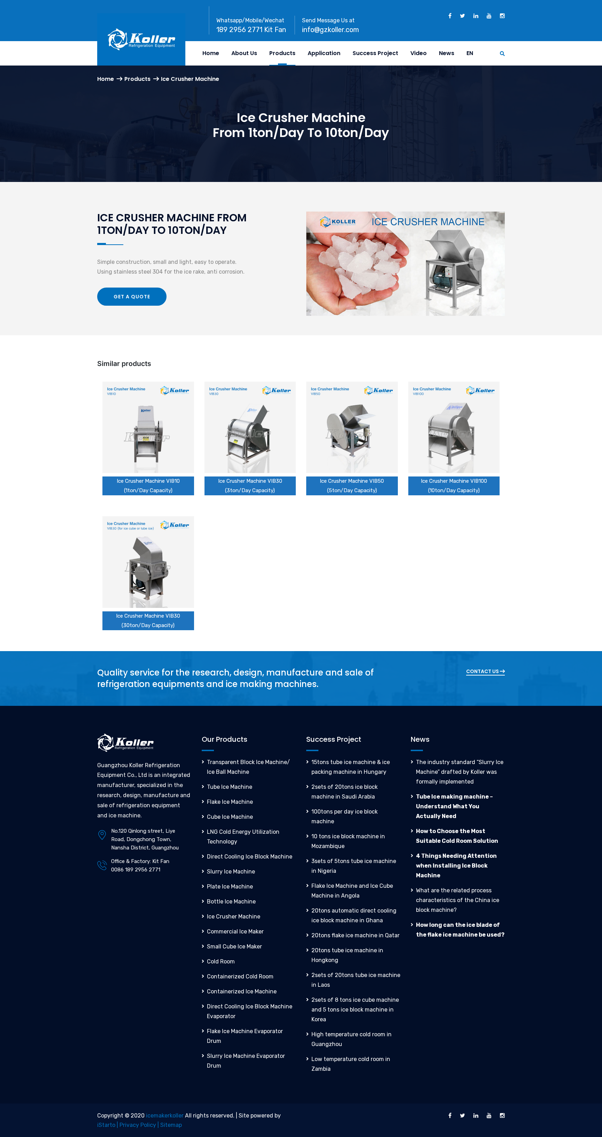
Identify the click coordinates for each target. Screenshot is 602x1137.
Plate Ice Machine (230, 886)
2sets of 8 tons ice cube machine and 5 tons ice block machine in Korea (355, 1010)
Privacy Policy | (139, 1125)
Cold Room (221, 961)
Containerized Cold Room (240, 976)
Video (418, 53)
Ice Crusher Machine (233, 916)
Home (210, 53)
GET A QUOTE (132, 296)
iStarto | (108, 1125)
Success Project (375, 53)
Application (324, 53)
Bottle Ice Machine (231, 901)
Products (282, 53)
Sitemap (171, 1125)
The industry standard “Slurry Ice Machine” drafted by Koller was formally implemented (459, 772)
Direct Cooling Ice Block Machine (249, 856)
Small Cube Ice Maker (234, 946)
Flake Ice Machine (230, 802)
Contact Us (483, 671)
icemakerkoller (165, 1115)
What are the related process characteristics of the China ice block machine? (457, 900)
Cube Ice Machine (230, 817)
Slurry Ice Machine (231, 871)
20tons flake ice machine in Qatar (355, 935)
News (446, 53)
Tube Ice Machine (229, 787)
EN (469, 53)
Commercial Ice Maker (235, 931)
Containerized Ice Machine (242, 991)
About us (244, 53)
